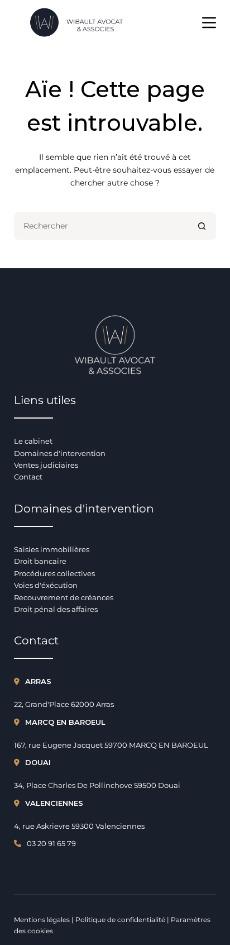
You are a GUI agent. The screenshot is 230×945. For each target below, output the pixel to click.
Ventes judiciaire (44, 464)
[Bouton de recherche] (202, 226)
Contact (28, 476)
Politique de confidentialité (120, 919)
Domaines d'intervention (60, 453)
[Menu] (209, 23)
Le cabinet (33, 440)
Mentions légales (42, 919)
